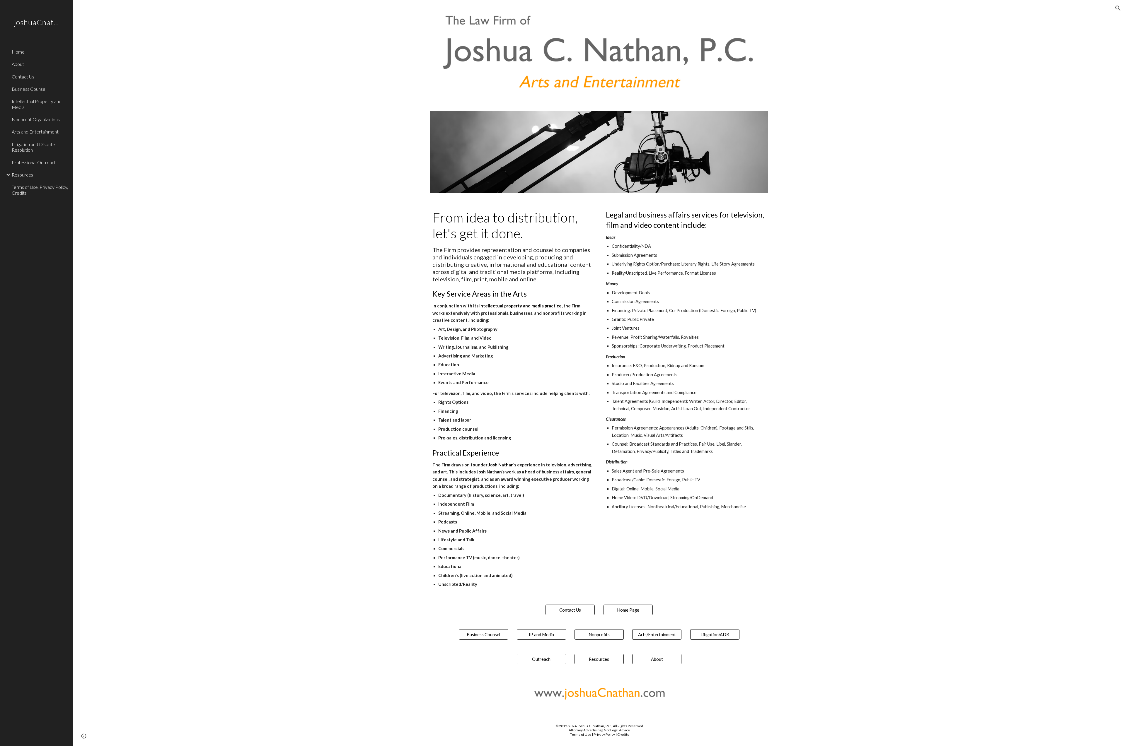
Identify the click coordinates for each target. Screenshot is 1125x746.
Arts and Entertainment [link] (35, 131)
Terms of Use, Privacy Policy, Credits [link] (40, 189)
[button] (1118, 8)
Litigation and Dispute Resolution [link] (33, 147)
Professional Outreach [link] (34, 162)
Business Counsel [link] (29, 89)
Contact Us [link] (23, 76)
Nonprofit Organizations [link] (36, 119)
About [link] (18, 64)
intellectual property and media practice (520, 305)
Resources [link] (22, 174)
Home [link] (18, 51)
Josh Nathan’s (502, 464)
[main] (512, 399)
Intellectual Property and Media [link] (37, 103)
